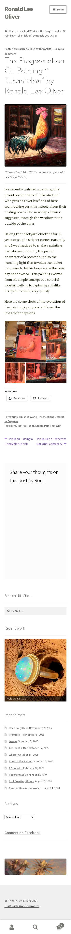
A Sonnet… (16, 768)
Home (12, 31)
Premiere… (15, 734)
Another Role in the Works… (26, 788)
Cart (54, 924)
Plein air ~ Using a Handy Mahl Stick (19, 441)
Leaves (13, 741)
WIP (58, 425)
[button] (25, 342)
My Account (12, 927)
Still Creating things (21, 781)
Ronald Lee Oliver (19, 13)
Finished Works (28, 31)
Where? (13, 754)
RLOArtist (45, 49)
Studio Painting (45, 425)
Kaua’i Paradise (18, 775)
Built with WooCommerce (22, 906)
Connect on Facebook (23, 832)
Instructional (47, 417)
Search (35, 927)
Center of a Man (18, 748)
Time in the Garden (20, 761)
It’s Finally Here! (19, 728)
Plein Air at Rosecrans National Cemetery (51, 441)
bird (13, 425)
